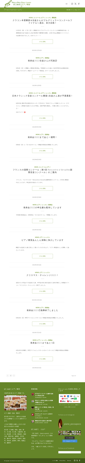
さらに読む (42, 42)
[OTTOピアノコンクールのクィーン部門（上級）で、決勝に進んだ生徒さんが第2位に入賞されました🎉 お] (62, 432)
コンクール (36, 17)
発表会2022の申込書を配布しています (42, 207)
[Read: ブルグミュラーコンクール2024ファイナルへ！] (32, 414)
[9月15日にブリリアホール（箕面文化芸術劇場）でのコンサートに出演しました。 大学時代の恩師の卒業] (68, 432)
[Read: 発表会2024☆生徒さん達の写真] (32, 421)
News (31, 17)
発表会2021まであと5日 (42, 343)
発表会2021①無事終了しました (42, 310)
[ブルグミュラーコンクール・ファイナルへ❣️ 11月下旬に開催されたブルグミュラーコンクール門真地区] (64, 434)
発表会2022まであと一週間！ (42, 137)
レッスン (48, 17)
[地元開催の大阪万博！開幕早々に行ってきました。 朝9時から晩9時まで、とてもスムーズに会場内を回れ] (73, 432)
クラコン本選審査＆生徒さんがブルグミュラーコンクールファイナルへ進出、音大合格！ (42, 21)
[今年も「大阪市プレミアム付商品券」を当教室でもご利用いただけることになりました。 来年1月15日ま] (59, 432)
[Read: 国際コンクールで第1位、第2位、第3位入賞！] (32, 407)
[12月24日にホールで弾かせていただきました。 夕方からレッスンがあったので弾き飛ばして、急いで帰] (59, 434)
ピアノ (43, 17)
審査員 (54, 17)
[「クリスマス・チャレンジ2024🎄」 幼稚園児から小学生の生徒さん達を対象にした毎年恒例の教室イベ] (62, 434)
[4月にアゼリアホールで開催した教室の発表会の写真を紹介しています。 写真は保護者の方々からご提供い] (66, 434)
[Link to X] (75, 3)
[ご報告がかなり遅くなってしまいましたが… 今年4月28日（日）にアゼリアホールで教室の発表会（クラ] (78, 434)
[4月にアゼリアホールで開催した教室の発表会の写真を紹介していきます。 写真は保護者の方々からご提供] (71, 434)
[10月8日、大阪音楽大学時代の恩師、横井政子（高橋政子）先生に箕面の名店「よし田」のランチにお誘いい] (80, 434)
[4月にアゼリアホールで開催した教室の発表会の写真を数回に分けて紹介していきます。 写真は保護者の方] (75, 434)
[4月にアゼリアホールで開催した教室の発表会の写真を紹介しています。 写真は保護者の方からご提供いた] (68, 434)
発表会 (47, 58)
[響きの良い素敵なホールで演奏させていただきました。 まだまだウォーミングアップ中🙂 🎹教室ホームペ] (80, 432)
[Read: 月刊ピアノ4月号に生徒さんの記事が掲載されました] (32, 401)
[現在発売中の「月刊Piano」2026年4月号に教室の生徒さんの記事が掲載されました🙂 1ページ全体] (64, 432)
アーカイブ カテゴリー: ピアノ (13, 9)
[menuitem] (66, 3)
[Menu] (66, 3)
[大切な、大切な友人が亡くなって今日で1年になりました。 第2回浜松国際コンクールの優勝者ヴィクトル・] (71, 432)
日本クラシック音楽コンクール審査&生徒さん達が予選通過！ (42, 95)
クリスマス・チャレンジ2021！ (42, 275)
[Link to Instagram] (72, 3)
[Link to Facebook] (79, 3)
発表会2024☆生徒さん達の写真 (43, 420)
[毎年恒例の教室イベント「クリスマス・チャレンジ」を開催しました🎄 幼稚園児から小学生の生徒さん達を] (66, 432)
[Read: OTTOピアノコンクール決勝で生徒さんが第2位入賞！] (32, 394)
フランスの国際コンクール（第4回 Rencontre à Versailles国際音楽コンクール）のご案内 (42, 170)
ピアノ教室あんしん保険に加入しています (42, 240)
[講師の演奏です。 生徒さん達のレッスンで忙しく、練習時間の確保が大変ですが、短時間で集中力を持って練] (78, 432)
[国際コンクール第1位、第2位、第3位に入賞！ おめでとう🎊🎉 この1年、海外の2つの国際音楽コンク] (75, 432)
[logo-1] (17, 3)
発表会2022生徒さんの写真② (42, 60)
